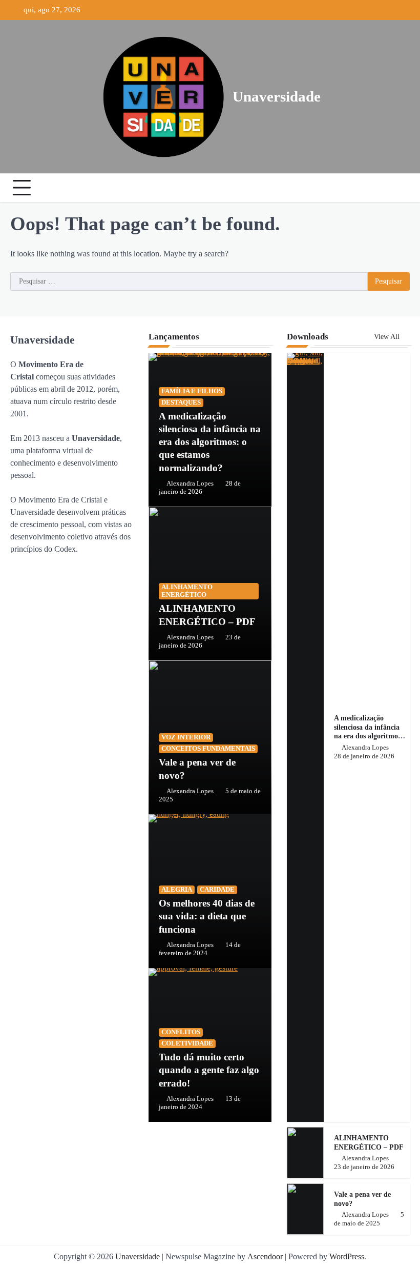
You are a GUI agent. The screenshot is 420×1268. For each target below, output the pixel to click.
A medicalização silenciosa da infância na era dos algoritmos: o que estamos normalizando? (210, 442)
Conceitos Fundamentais (208, 748)
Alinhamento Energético (187, 590)
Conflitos (180, 1032)
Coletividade (187, 1043)
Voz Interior (186, 737)
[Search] (399, 187)
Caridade (217, 889)
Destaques (181, 402)
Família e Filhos (191, 391)
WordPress (346, 1256)
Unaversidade (277, 96)
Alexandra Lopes (190, 483)
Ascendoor (265, 1256)
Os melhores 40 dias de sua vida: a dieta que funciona (207, 916)
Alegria (176, 889)
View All (388, 336)
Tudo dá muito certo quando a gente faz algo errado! (209, 1070)
